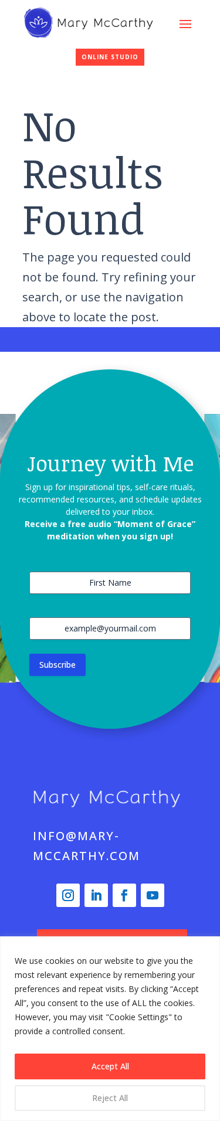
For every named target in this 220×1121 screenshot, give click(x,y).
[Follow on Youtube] (152, 895)
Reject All (110, 1097)
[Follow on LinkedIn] (96, 895)
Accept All (110, 1066)
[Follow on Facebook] (124, 895)
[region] (110, 1028)
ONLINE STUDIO (110, 57)
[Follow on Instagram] (68, 895)
